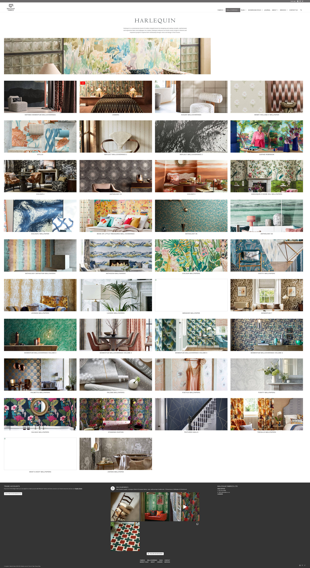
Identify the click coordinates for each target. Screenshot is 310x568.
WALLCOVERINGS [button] (232, 10)
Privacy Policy (38, 566)
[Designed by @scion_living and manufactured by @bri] (125, 536)
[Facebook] (302, 1)
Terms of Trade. (31, 566)
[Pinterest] (300, 1)
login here (78, 488)
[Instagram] (298, 1)
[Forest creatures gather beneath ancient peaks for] (154, 536)
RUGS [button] (243, 10)
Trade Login (293, 1)
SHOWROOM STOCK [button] (254, 10)
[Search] (301, 10)
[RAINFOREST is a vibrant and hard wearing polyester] (184, 506)
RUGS (161, 560)
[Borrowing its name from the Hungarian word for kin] (154, 506)
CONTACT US (293, 10)
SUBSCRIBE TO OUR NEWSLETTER (13, 493)
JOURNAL (267, 10)
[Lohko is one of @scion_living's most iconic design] (184, 536)
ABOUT (274, 10)
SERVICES (283, 10)
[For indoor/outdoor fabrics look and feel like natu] (125, 506)
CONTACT (167, 560)
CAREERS (159, 562)
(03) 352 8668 (222, 490)
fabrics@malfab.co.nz (224, 492)
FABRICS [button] (220, 10)
